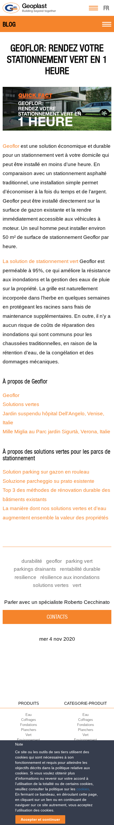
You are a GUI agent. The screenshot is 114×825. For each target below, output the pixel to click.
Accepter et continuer (40, 819)
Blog (9, 24)
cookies (82, 789)
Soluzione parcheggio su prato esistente (48, 481)
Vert (28, 735)
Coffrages (28, 720)
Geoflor (11, 146)
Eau (28, 715)
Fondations (28, 725)
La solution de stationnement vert (40, 261)
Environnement (28, 740)
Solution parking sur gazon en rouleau (46, 472)
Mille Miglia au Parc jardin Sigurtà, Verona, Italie (56, 431)
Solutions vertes (21, 404)
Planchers (28, 730)
